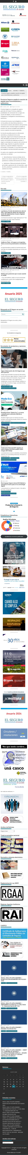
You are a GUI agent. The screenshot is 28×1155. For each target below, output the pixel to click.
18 (7, 1084)
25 (7, 1086)
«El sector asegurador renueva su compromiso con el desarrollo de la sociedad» (21, 179)
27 (13, 1086)
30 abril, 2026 (5, 446)
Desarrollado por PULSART (14, 1152)
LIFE (11, 386)
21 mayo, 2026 (5, 369)
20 (13, 1084)
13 (13, 1082)
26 (10, 1086)
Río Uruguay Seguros (5, 495)
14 (16, 1082)
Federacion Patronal (15, 458)
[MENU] (26, 85)
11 (7, 1082)
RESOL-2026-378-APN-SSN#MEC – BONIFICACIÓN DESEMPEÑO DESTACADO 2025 (13, 1103)
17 (4, 1084)
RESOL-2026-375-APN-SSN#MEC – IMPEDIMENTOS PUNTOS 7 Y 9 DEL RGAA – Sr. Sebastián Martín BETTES (14, 1108)
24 (4, 1086)
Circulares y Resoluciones (12, 983)
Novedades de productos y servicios (8, 388)
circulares (3, 983)
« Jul (4, 1093)
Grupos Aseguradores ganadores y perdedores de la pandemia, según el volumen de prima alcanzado (7, 180)
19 (10, 1084)
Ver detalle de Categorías (14, 333)
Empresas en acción (5, 386)
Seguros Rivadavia (5, 424)
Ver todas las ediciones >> (7, 791)
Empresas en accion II (5, 491)
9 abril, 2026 (4, 481)
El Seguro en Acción (15, 106)
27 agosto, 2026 (5, 207)
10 (4, 1082)
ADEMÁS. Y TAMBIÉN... (6, 171)
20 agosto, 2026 (5, 238)
